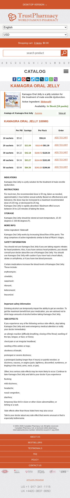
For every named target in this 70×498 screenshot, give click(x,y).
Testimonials (35, 448)
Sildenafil (46, 101)
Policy (35, 460)
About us (35, 437)
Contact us (35, 465)
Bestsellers (35, 442)
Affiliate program (35, 480)
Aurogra (38, 113)
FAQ (35, 454)
